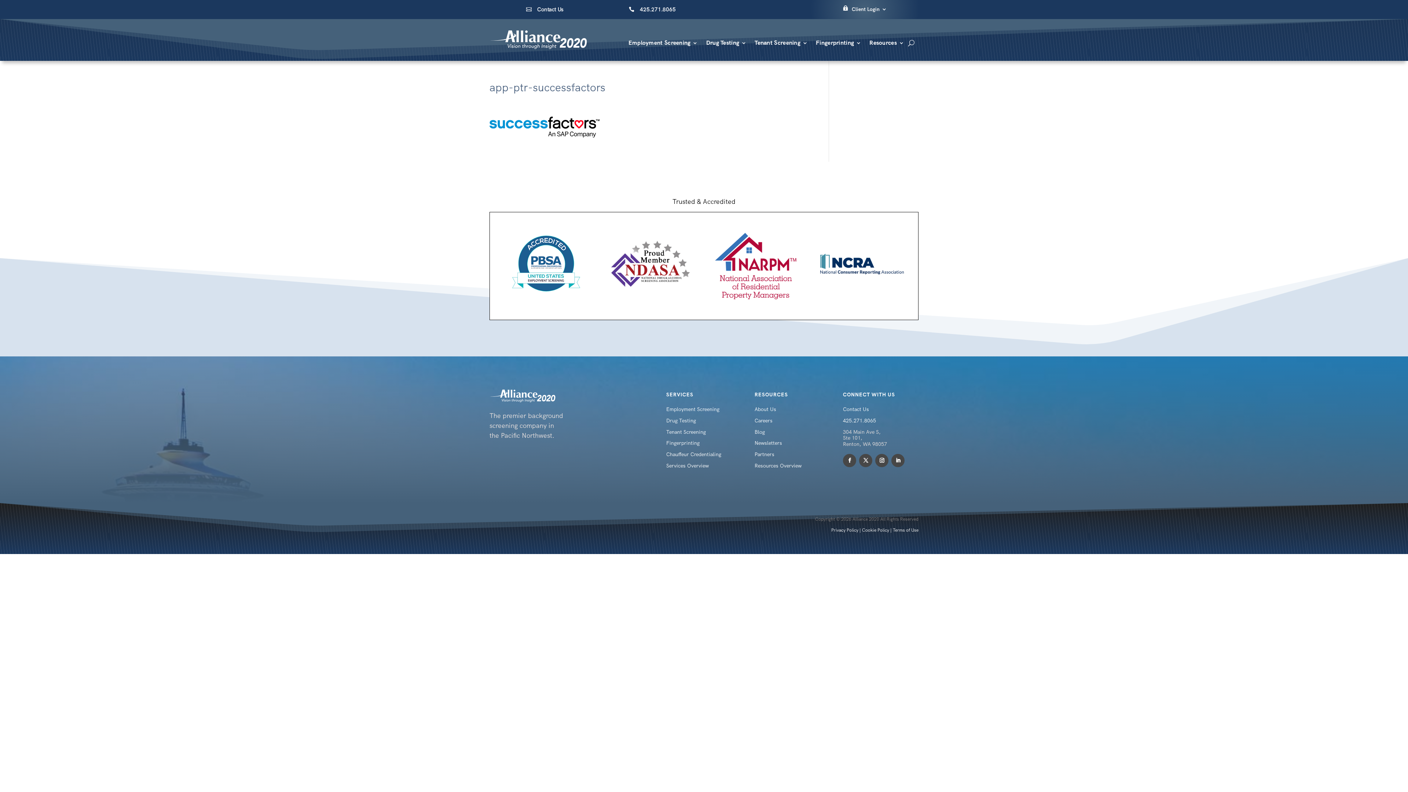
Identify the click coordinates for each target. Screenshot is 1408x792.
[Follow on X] (865, 460)
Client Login (866, 9)
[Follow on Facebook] (849, 460)
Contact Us (550, 9)
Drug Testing (723, 43)
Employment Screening (659, 43)
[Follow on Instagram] (881, 460)
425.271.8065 (658, 9)
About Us (765, 409)
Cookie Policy (875, 530)
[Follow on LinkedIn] (898, 460)
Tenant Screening (777, 43)
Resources (883, 43)
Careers (764, 420)
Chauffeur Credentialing (693, 454)
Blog (760, 432)
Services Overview (687, 465)
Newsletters (768, 443)
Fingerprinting (835, 43)
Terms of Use (905, 530)
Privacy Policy (844, 530)
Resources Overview (778, 465)
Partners (764, 454)
